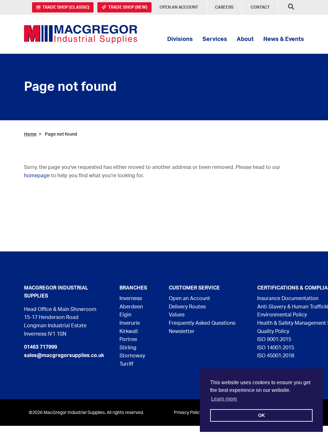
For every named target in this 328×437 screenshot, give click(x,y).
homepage (37, 175)
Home (30, 134)
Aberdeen (131, 306)
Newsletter (181, 331)
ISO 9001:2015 (274, 339)
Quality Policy (273, 331)
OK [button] (261, 415)
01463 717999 (40, 347)
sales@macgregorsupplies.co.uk (64, 355)
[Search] (291, 7)
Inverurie (129, 323)
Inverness (130, 298)
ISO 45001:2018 (275, 355)
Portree (128, 339)
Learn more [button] (224, 398)
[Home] (80, 34)
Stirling (127, 347)
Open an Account (189, 298)
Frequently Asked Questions (202, 323)
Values (176, 314)
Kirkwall (128, 331)
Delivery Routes (187, 306)
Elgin (125, 314)
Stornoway (132, 355)
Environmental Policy (282, 314)
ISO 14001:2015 (275, 347)
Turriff (126, 364)
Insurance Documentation (287, 298)
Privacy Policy (188, 412)
